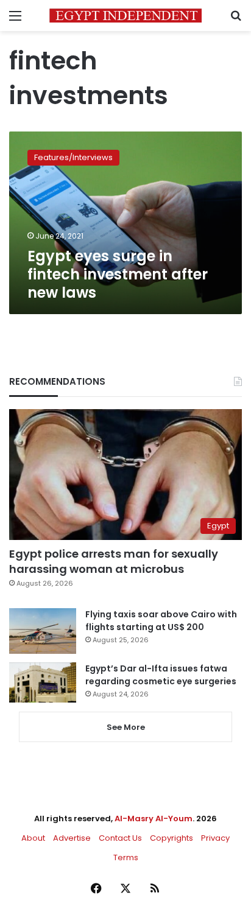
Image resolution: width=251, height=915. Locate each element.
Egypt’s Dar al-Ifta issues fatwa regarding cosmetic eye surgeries (160, 674)
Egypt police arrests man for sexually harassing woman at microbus (113, 561)
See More (126, 727)
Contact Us (120, 838)
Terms (125, 857)
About (33, 838)
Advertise (72, 838)
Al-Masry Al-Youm (154, 818)
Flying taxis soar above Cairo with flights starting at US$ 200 (161, 620)
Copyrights (171, 838)
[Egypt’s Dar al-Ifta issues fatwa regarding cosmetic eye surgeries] (42, 682)
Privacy (215, 838)
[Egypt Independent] (125, 16)
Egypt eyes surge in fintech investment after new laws (117, 274)
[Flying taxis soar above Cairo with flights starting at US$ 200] (42, 631)
